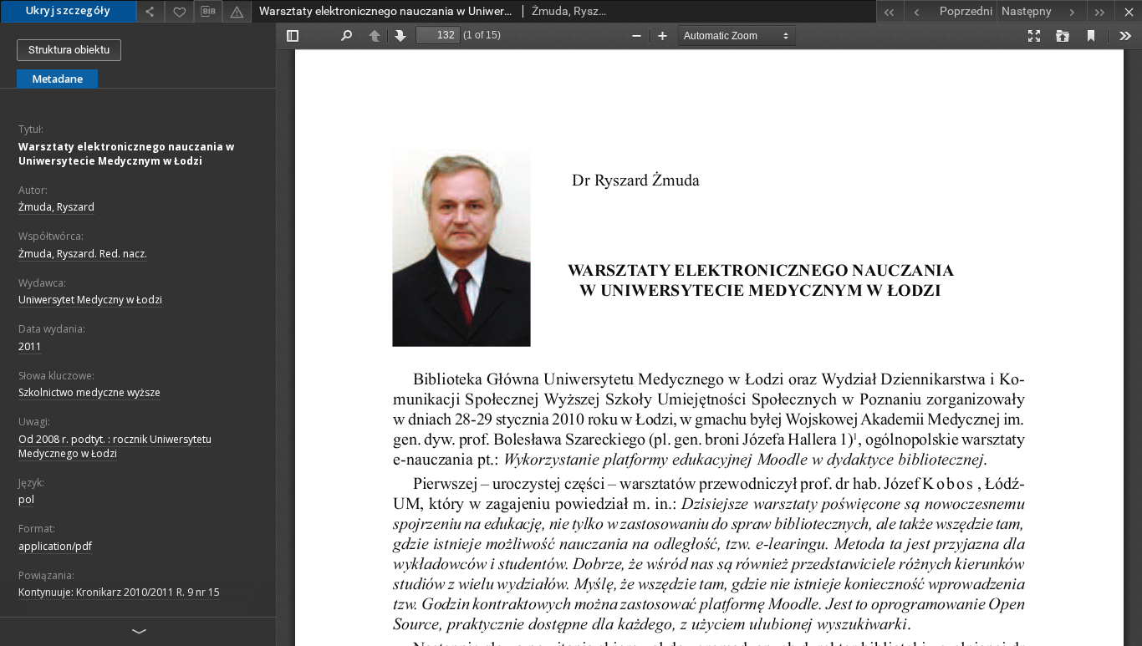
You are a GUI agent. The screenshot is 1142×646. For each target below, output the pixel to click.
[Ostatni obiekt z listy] (1100, 11)
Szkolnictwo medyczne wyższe (89, 392)
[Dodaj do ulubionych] (179, 11)
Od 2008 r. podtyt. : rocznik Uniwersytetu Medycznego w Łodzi (115, 446)
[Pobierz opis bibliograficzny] (208, 11)
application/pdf (55, 546)
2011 (30, 346)
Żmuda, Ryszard (56, 207)
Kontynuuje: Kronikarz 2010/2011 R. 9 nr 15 (119, 592)
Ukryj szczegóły (68, 10)
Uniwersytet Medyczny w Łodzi (90, 299)
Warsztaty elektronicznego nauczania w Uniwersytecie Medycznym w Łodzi (126, 154)
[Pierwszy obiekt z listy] (890, 11)
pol (26, 499)
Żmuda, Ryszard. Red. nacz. (82, 254)
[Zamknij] (1128, 11)
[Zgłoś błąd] (236, 11)
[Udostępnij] (150, 11)
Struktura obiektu (69, 49)
